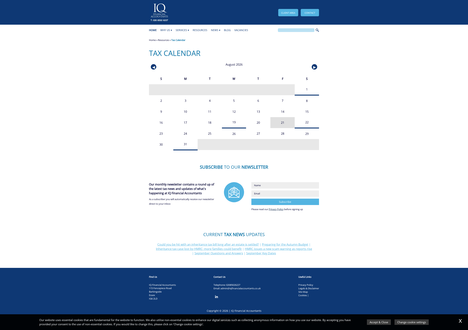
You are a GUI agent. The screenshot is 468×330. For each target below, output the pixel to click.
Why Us (165, 30)
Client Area (288, 12)
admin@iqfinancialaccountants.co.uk (240, 288)
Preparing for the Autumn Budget (285, 244)
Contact (310, 12)
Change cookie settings (411, 322)
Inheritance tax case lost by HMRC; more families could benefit (199, 249)
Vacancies (241, 30)
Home (153, 30)
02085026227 (233, 285)
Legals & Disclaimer (308, 288)
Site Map (303, 291)
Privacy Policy (276, 209)
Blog (227, 30)
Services (181, 30)
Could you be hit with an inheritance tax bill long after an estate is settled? (208, 244)
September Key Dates (261, 253)
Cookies (302, 295)
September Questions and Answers (219, 253)
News (214, 30)
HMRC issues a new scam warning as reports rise (278, 249)
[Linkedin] (217, 299)
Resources (200, 30)
